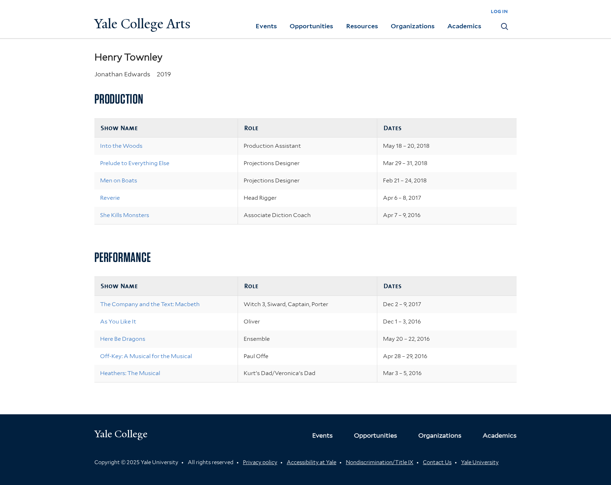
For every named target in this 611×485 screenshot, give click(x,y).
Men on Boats (118, 180)
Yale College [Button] (120, 433)
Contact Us (437, 462)
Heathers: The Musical (130, 373)
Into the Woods (121, 145)
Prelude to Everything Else (134, 163)
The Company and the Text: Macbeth (150, 304)
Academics (464, 26)
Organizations (413, 26)
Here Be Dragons (122, 338)
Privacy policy (260, 462)
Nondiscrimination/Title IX (379, 462)
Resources (362, 26)
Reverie (110, 197)
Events (266, 26)
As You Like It (118, 321)
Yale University (480, 462)
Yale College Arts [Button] (142, 24)
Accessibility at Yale (311, 462)
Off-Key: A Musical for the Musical (146, 356)
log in (499, 11)
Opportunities (311, 26)
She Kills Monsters (124, 215)
